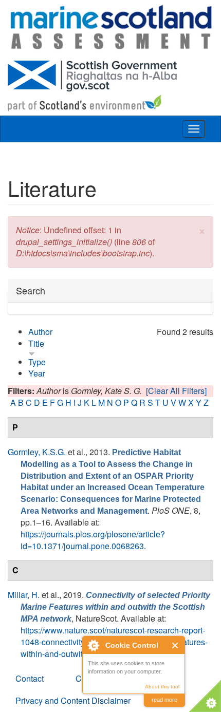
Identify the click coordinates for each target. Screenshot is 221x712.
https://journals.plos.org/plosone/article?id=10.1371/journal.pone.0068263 (93, 540)
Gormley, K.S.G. (37, 452)
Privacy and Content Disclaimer (73, 700)
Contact (29, 678)
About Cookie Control (93, 645)
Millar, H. (24, 595)
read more (164, 700)
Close (175, 645)
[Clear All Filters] (176, 391)
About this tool (162, 686)
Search (30, 290)
